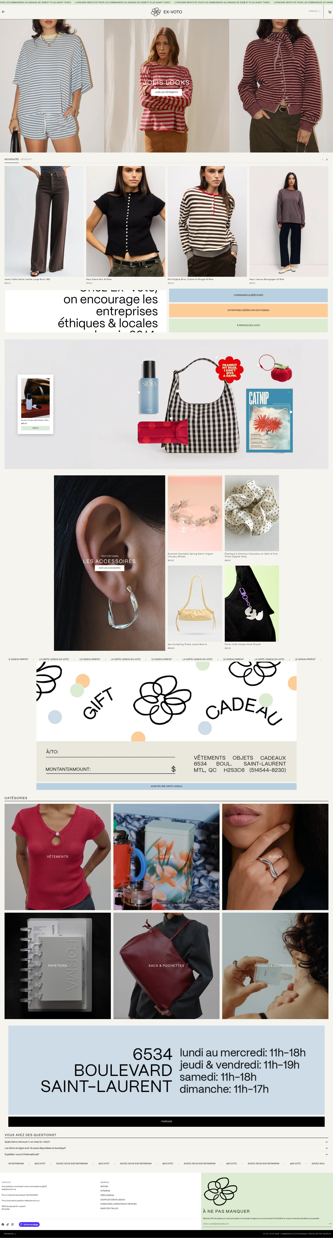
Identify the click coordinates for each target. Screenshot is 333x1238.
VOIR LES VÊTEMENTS (166, 92)
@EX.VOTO (45, 1164)
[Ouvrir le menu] (5, 12)
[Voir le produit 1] (138, 392)
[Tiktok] (8, 1224)
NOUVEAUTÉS (12, 159)
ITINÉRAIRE (166, 1122)
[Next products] (326, 159)
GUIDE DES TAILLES (109, 1208)
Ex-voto (270, 1234)
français (313, 11)
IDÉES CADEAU (107, 1195)
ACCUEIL (104, 1186)
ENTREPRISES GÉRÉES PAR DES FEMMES (248, 310)
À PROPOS (105, 1191)
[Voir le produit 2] (177, 391)
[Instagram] (12, 1224)
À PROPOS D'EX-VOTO (248, 325)
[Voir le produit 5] (216, 357)
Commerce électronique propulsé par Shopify (306, 1234)
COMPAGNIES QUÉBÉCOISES (248, 295)
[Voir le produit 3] (258, 365)
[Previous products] (322, 159)
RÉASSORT (26, 159)
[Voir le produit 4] (171, 418)
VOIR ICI (35, 428)
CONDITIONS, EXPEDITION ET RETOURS (118, 1204)
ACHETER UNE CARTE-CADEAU (166, 786)
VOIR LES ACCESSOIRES (109, 568)
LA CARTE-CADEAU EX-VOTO (60, 659)
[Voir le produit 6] (291, 412)
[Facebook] (3, 1224)
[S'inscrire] (329, 1224)
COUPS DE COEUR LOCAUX (112, 1200)
